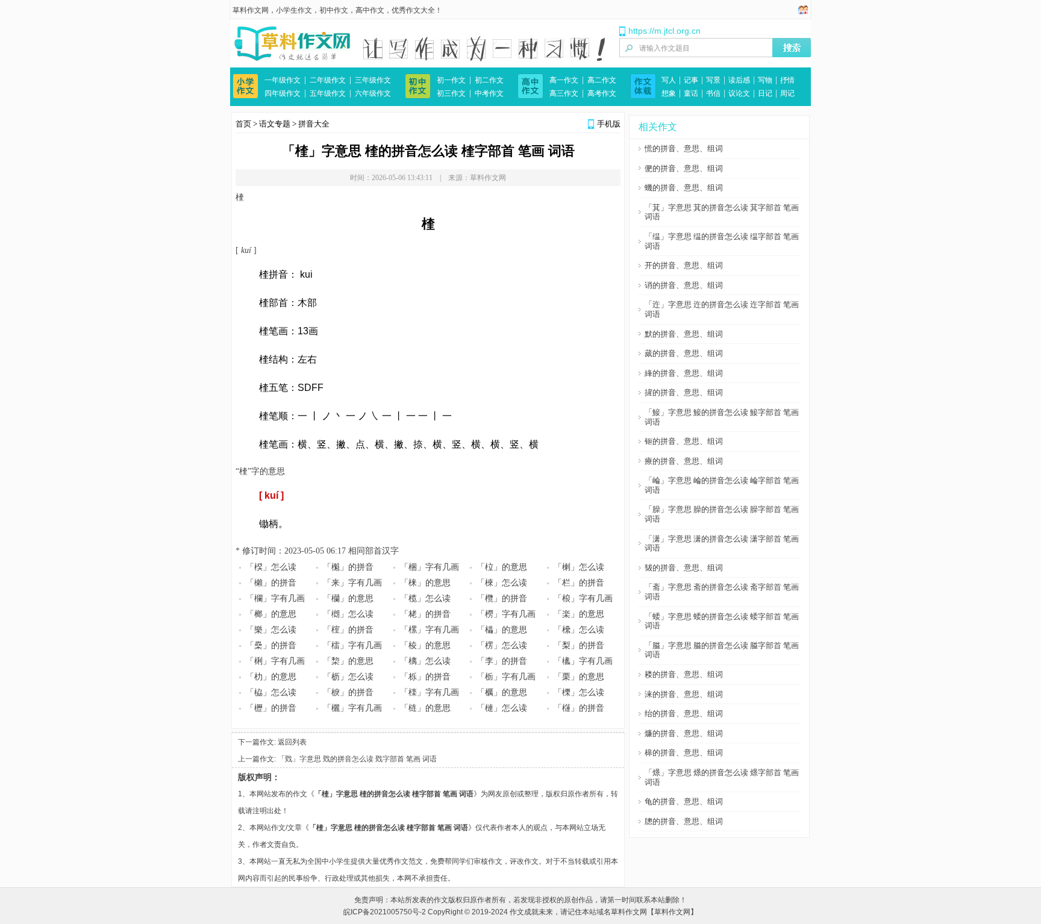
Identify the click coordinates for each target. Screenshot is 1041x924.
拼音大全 (314, 123)
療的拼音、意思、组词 (684, 461)
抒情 (787, 80)
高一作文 (563, 80)
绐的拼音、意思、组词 (684, 713)
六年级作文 (373, 93)
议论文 (739, 93)
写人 (668, 80)
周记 (787, 93)
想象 (668, 93)
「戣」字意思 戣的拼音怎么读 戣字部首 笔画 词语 (357, 759)
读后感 (739, 80)
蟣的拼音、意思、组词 (684, 187)
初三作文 (451, 93)
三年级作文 (373, 80)
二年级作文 (328, 80)
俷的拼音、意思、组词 (684, 168)
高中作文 (369, 10)
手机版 (609, 123)
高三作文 (563, 93)
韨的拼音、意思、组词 (684, 567)
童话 (691, 93)
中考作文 (489, 93)
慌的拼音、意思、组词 (684, 148)
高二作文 (601, 80)
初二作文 (489, 80)
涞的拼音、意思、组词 (684, 694)
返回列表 (292, 742)
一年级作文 (282, 80)
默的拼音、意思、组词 (684, 334)
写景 (713, 80)
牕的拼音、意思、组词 (684, 821)
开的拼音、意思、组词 (684, 265)
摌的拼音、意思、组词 (684, 392)
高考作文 (601, 93)
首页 (243, 123)
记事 (691, 80)
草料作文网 (251, 10)
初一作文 (451, 80)
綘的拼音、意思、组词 (684, 373)
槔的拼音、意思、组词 (684, 752)
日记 (765, 93)
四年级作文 (282, 93)
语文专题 (274, 123)
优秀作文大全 (413, 10)
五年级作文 (328, 93)
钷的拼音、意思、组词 (684, 441)
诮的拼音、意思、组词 (684, 285)
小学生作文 (294, 10)
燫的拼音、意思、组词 (684, 733)
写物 (765, 80)
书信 (713, 93)
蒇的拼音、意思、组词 (684, 353)
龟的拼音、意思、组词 (684, 801)
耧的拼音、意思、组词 (684, 674)
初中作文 (333, 10)
